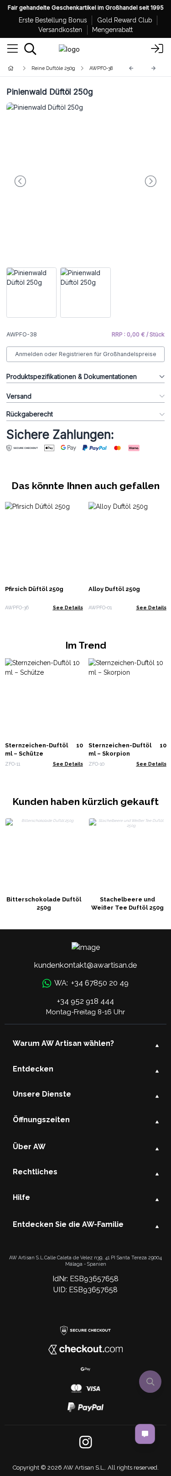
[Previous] (131, 68)
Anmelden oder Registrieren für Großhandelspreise (85, 354)
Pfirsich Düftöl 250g (34, 589)
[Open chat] (145, 1434)
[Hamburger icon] (12, 49)
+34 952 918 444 (85, 1001)
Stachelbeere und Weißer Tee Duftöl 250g (127, 903)
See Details (68, 607)
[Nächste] (153, 68)
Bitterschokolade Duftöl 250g (43, 903)
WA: (91, 982)
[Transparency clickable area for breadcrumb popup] (59, 68)
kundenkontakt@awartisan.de (85, 965)
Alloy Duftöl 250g (114, 589)
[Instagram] (85, 1443)
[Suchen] (30, 49)
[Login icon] (157, 49)
